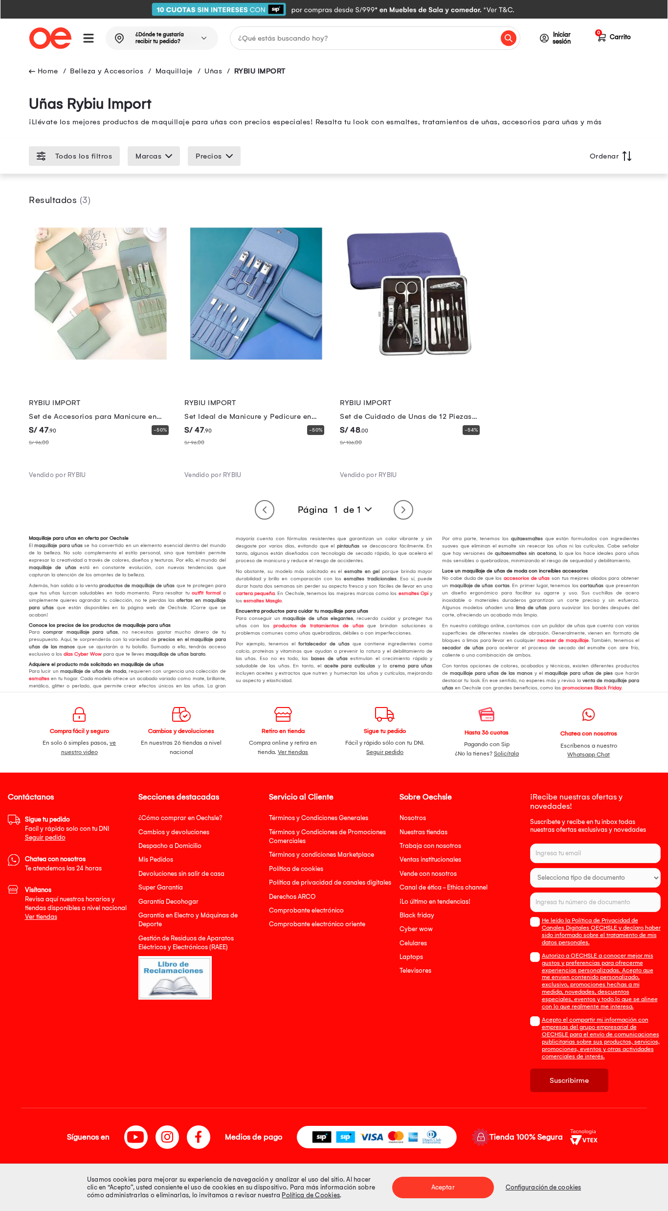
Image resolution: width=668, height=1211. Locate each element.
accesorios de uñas (526, 578)
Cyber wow (416, 929)
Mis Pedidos (155, 859)
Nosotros (413, 818)
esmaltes (39, 679)
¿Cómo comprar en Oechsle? (180, 818)
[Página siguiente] (403, 510)
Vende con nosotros (428, 873)
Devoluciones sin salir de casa (181, 873)
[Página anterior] (264, 510)
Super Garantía (160, 887)
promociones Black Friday (591, 688)
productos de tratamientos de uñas (316, 626)
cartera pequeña (255, 593)
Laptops (411, 956)
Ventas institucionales (430, 859)
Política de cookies (296, 868)
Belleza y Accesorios (106, 71)
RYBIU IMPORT (260, 71)
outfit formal (205, 593)
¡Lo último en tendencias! (435, 901)
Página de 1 (329, 509)
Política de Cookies (311, 1195)
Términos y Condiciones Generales (318, 818)
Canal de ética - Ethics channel (444, 887)
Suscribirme (569, 1080)
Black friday (417, 915)
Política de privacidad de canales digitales (330, 882)
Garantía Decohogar (168, 901)
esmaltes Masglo (262, 601)
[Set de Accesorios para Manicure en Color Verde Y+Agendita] (101, 363)
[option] (334, 9)
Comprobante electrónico (306, 910)
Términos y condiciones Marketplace (321, 854)
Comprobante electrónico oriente (317, 924)
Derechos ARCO (292, 896)
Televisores (415, 970)
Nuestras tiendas (423, 832)
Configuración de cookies (543, 1187)
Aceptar (443, 1187)
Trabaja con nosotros (430, 845)
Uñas (213, 71)
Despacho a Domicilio (169, 845)
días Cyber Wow (82, 654)
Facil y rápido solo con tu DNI (67, 828)
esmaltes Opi (412, 593)
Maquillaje (174, 71)
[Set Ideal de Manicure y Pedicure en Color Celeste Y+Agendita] (256, 363)
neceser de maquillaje (561, 640)
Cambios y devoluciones (173, 832)
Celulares (413, 943)
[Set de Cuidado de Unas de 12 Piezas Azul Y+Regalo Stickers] (412, 363)
